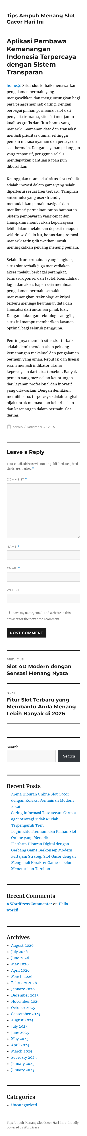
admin (18, 426)
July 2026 (19, 951)
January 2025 (23, 1063)
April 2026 (20, 970)
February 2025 (24, 1057)
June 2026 (20, 958)
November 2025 (25, 1001)
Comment (17, 479)
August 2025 (22, 1020)
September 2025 (25, 1014)
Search (13, 747)
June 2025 (20, 1032)
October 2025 (23, 1007)
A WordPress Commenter (29, 904)
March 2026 (22, 976)
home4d (14, 85)
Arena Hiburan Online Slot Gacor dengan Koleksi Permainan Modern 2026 (42, 800)
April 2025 (20, 1045)
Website (14, 590)
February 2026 (24, 983)
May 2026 (20, 964)
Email (13, 568)
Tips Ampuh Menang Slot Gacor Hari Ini (41, 18)
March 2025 (21, 1051)
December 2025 (25, 995)
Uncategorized (24, 1105)
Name (13, 546)
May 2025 (20, 1038)
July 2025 (19, 1026)
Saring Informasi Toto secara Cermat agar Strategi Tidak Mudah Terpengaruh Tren (43, 819)
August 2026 (22, 945)
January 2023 (22, 1070)
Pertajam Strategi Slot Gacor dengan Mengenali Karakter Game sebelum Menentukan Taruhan (43, 862)
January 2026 (23, 989)
